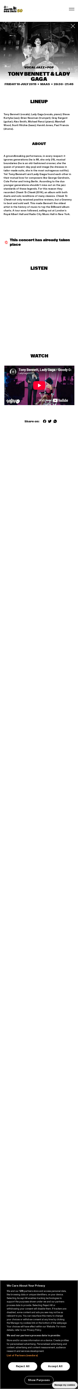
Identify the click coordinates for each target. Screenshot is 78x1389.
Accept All (55, 1366)
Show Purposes (39, 1380)
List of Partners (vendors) (22, 1355)
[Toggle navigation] (71, 9)
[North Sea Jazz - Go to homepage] (13, 9)
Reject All (23, 1366)
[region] (39, 1334)
